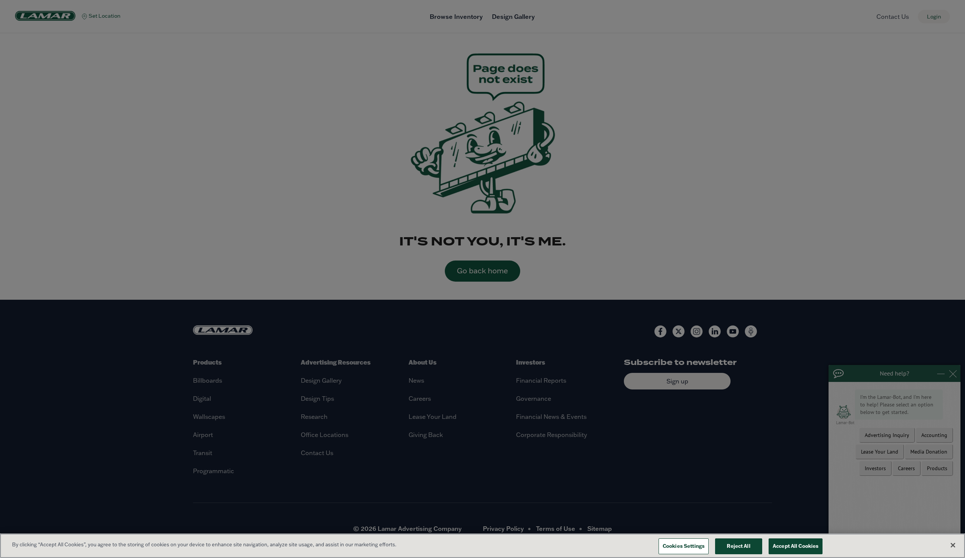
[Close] (953, 545)
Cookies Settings (684, 546)
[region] (482, 545)
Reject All (738, 546)
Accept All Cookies (795, 546)
